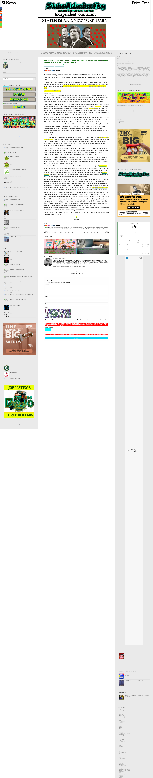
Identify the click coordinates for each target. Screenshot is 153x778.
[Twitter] (52, 70)
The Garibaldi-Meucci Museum (15, 199)
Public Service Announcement (7, 356)
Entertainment (121, 746)
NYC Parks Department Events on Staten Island (18, 169)
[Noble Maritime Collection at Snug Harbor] (6, 206)
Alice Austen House (13, 217)
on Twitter (98, 106)
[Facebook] (44, 70)
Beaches (120, 719)
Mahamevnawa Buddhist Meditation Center (17, 269)
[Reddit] (46, 70)
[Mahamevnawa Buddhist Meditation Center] (6, 271)
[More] (55, 70)
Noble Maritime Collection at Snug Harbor (17, 204)
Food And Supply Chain (123, 754)
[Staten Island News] (19, 88)
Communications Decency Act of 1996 (79, 227)
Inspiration (120, 760)
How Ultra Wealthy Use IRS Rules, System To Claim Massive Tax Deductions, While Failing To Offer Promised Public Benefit (59, 232)
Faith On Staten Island (122, 752)
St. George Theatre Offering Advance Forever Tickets (19, 187)
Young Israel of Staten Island (15, 290)
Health (120, 756)
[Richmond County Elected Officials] (5, 71)
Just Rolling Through (122, 765)
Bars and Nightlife (122, 717)
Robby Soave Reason (59, 258)
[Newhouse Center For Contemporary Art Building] (6, 212)
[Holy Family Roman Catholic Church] (6, 260)
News (13, 189)
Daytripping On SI (122, 739)
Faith (11, 252)
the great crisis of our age (100, 187)
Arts (119, 713)
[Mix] (1, 22)
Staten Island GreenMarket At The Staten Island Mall (19, 162)
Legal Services (121, 771)
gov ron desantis (47, 228)
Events (120, 750)
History (120, 757)
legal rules (60, 228)
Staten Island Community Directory (15, 62)
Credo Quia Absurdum (122, 735)
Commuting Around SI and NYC (124, 733)
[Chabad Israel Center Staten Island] (6, 253)
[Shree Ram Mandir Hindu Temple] (6, 277)
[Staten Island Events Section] (19, 94)
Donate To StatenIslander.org (130, 122)
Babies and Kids (121, 715)
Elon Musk (89, 227)
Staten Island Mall (13, 152)
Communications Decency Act (66, 227)
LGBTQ (120, 772)
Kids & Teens (121, 766)
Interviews (120, 762)
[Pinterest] (47, 70)
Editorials (120, 744)
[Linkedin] (1, 15)
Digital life (120, 740)
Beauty (120, 720)
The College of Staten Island (15, 378)
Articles (120, 711)
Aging (120, 709)
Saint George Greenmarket (14, 156)
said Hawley (103, 166)
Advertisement (19, 137)
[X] (1, 10)
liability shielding (69, 228)
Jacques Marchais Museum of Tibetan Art (17, 232)
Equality (120, 748)
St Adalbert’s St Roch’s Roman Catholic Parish (18, 299)
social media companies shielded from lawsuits (55, 229)
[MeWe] (1, 20)
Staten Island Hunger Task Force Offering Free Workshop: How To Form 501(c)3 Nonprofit (94, 232)
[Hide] (0, 29)
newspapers (77, 228)
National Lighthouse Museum (15, 227)
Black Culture (121, 722)
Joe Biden (52, 228)
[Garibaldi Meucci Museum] (6, 201)
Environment (121, 747)
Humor (120, 759)
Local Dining (121, 775)
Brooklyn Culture (122, 725)
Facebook (93, 227)
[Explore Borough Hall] (5, 66)
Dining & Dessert (122, 741)
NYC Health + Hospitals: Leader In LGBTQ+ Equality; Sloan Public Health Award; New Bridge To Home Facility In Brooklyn (92, 251)
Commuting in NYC (122, 734)
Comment (47, 284)
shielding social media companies (98, 228)
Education (120, 745)
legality (63, 228)
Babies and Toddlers (122, 716)
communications (57, 227)
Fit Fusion (120, 753)
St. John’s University (13, 372)
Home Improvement (122, 758)
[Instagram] (49, 70)
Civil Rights (121, 729)
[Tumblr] (54, 70)
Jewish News (121, 763)
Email (46, 300)
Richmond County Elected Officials (15, 69)
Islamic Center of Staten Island (15, 305)
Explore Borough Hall (12, 63)
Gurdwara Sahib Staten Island (15, 264)
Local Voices (121, 776)
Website (46, 303)
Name (46, 296)
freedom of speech (99, 227)
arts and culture (121, 714)
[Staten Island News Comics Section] (19, 106)
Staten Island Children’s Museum (15, 176)
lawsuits (56, 228)
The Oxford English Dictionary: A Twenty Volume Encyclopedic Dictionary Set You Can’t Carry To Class (136, 681)
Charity (120, 728)
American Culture (122, 710)
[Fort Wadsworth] (6, 222)
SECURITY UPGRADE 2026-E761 (49, 327)
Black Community (122, 721)
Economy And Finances (123, 742)
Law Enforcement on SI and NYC (124, 769)
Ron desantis (88, 228)
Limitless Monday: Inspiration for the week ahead (127, 774)
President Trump (83, 228)
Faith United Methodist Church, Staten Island (17, 281)
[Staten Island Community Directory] (5, 62)
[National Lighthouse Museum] (6, 228)
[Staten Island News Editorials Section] (9, 103)
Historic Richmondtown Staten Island (16, 147)
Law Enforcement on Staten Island (124, 770)
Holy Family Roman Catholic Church (16, 257)
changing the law (50, 227)
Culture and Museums (122, 738)
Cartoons (120, 727)
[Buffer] (50, 70)
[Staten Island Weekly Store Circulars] (19, 122)
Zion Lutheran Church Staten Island (16, 286)
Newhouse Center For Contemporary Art (17, 210)
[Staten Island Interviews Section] (19, 99)
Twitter (66, 229)
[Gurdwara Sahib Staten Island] (6, 265)
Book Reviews (121, 723)
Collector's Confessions (123, 731)
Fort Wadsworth (12, 220)
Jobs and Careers (121, 764)
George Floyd (105, 227)
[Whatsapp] (1, 24)
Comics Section (121, 732)
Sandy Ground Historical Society (15, 236)
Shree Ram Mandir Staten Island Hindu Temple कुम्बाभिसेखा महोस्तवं (21, 276)
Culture (11, 149)
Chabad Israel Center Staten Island (16, 251)
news (73, 228)
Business (120, 726)
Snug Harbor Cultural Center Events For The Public (19, 181)
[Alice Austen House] (6, 217)
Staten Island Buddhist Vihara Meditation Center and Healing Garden (21, 294)
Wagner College (12, 366)
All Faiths (11, 312)
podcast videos (93, 108)
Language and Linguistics (123, 768)
